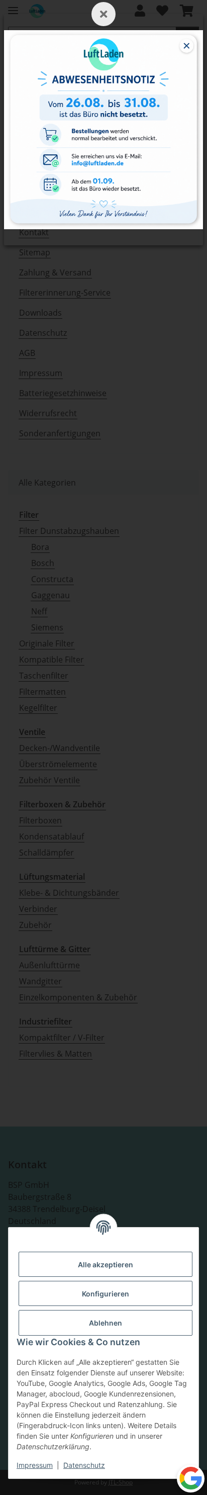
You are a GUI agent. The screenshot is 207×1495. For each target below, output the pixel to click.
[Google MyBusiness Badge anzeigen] (190, 1478)
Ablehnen (105, 1323)
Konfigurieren (105, 1293)
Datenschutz (84, 1465)
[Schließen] (103, 14)
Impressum (35, 1465)
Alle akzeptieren (105, 1264)
